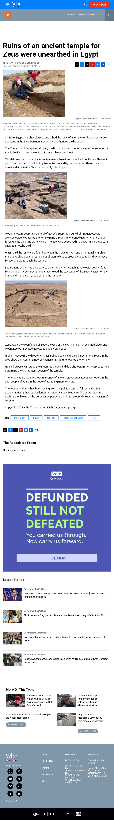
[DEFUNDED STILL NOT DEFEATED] (57, 518)
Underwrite (47, 774)
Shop (44, 781)
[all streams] (109, 15)
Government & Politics (35, 589)
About (45, 754)
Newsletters (71, 754)
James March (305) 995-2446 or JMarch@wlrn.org (97, 770)
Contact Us (47, 761)
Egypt (36, 418)
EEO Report (93, 754)
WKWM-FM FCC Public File (72, 776)
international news (73, 418)
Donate (45, 768)
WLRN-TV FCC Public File (74, 767)
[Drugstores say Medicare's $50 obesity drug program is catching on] (66, 719)
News (94, 418)
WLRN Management (97, 776)
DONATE (101, 4)
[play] (8, 15)
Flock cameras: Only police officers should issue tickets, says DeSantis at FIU (64, 615)
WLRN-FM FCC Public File (75, 771)
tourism (51, 418)
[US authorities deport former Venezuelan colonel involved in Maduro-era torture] (66, 700)
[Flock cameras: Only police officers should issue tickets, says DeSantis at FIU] (12, 616)
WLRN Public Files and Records (73, 781)
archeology (20, 418)
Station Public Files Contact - (97, 761)
